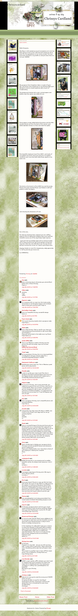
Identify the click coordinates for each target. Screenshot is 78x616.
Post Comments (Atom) (41, 600)
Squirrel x (24, 300)
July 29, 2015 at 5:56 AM (30, 477)
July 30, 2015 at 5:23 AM (30, 588)
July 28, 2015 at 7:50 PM (30, 307)
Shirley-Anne (26, 541)
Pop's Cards (25, 319)
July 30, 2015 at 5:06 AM (30, 572)
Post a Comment (26, 591)
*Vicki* (24, 352)
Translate (65, 96)
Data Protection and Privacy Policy (63, 147)
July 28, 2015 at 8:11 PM (29, 316)
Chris (23, 442)
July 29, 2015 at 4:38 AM (30, 467)
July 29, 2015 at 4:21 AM (30, 439)
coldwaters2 (25, 458)
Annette (24, 408)
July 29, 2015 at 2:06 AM (30, 405)
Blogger (48, 608)
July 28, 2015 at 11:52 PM (30, 359)
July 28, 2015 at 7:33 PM (30, 287)
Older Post (50, 597)
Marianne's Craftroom (28, 362)
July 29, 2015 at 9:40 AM (30, 501)
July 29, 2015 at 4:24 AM (30, 455)
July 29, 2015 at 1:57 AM (29, 395)
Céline (24, 290)
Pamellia (24, 371)
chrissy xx (25, 575)
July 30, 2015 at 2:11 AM (29, 556)
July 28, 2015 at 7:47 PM (30, 297)
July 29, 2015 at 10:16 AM (30, 513)
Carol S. (24, 504)
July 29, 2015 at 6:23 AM (30, 493)
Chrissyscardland (16, 4)
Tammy (24, 496)
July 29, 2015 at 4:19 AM (30, 420)
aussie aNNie (25, 340)
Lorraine (24, 470)
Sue (23, 280)
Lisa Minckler (26, 559)
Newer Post (23, 597)
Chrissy (64, 42)
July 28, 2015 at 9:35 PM (30, 337)
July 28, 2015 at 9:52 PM (30, 349)
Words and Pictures (27, 516)
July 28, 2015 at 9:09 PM (30, 324)
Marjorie (24, 382)
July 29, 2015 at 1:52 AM (30, 379)
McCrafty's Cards (27, 310)
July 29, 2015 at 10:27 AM (30, 538)
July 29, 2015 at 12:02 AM (30, 368)
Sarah (23, 423)
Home (37, 597)
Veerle (23, 327)
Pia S (23, 480)
